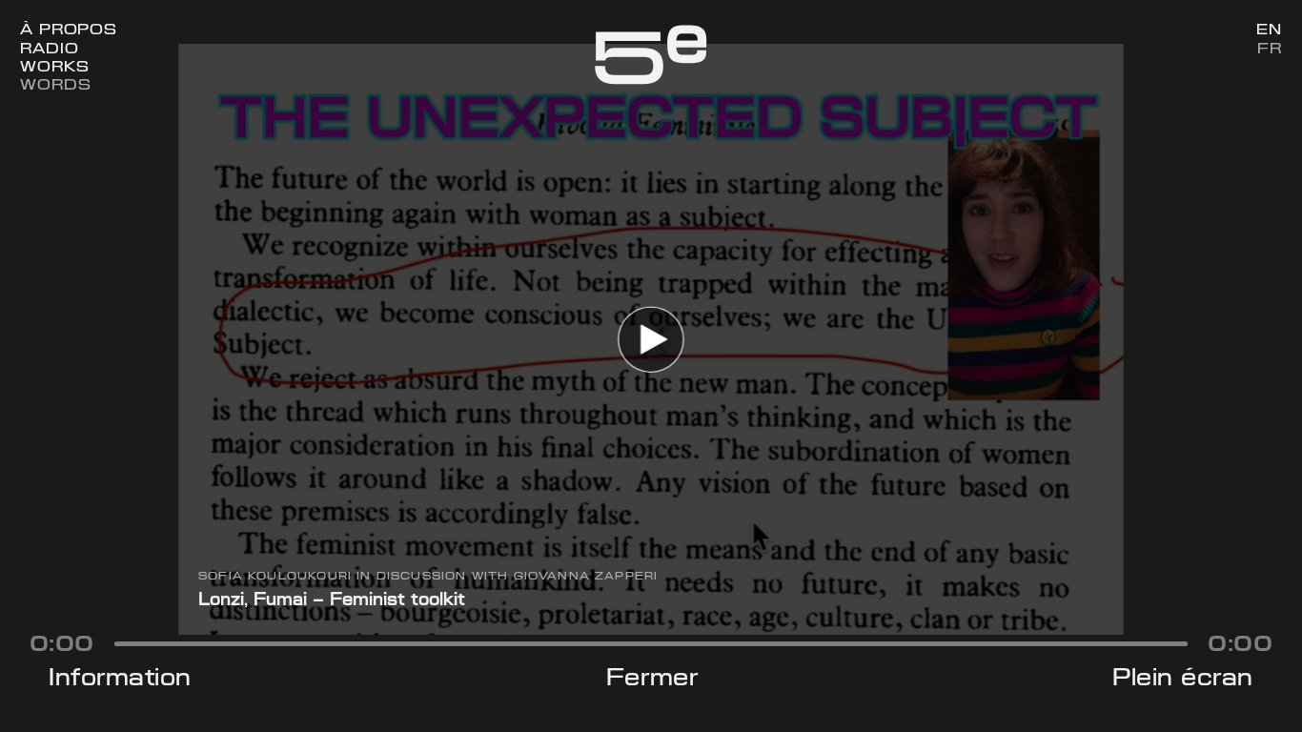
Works (54, 66)
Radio (49, 48)
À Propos (68, 29)
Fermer (652, 677)
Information (120, 677)
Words (55, 84)
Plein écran (1182, 677)
